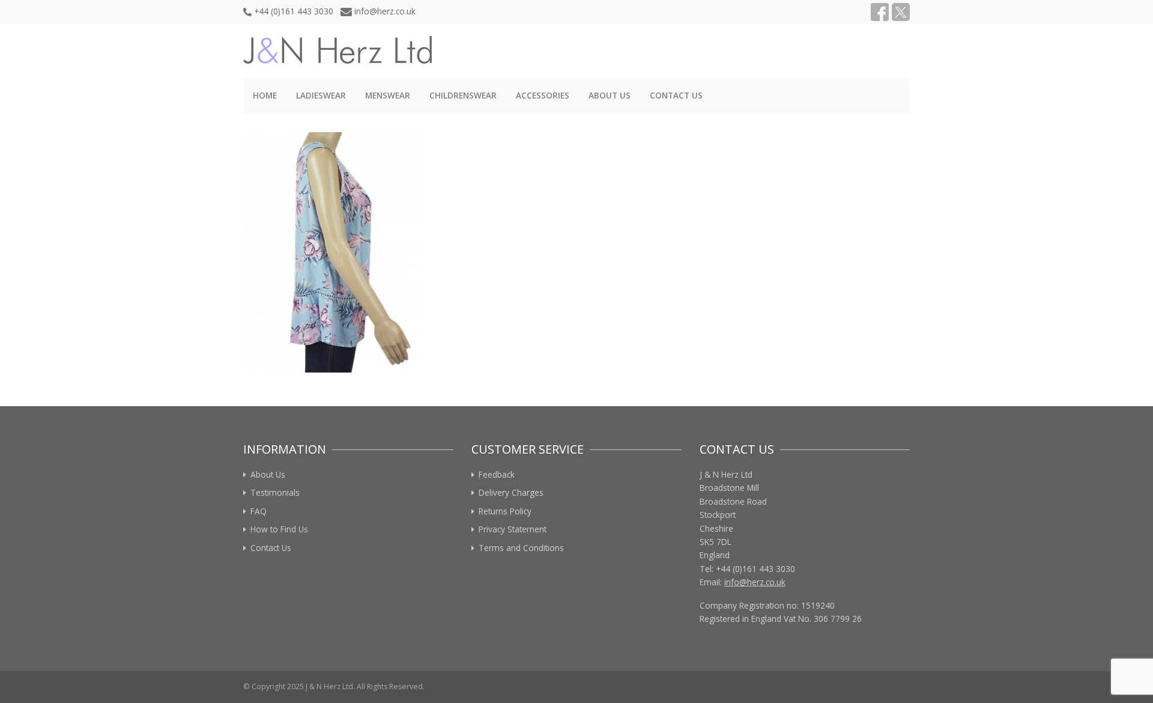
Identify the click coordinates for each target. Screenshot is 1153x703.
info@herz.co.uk (385, 11)
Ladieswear (321, 95)
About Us (610, 95)
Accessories (542, 95)
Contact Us (676, 95)
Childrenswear (463, 95)
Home (265, 95)
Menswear (387, 95)
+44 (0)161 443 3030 (293, 11)
